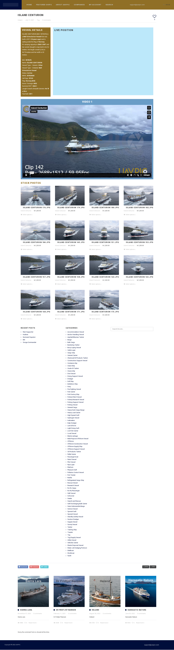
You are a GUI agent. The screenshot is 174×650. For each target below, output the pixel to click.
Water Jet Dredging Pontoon (77, 548)
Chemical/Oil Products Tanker (77, 358)
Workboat (70, 553)
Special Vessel (72, 514)
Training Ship (72, 530)
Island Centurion (26, 211)
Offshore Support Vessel (76, 449)
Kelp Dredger (71, 423)
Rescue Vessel (72, 483)
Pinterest (35, 567)
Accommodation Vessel (75, 332)
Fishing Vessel (72, 405)
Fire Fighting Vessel (74, 389)
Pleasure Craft (72, 470)
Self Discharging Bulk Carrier (77, 504)
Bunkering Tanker (73, 345)
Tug (38, 20)
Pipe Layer (70, 465)
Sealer (69, 498)
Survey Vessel (72, 524)
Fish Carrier (71, 392)
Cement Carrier (72, 355)
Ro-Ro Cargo (71, 488)
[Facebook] (150, 5)
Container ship (72, 363)
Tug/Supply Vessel (74, 537)
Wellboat (70, 550)
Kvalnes (25, 334)
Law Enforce (71, 425)
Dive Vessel (71, 373)
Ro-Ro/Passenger (73, 491)
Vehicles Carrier (72, 543)
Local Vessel (71, 433)
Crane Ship (71, 366)
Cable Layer (71, 350)
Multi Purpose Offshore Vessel (77, 438)
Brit (24, 340)
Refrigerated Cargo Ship (75, 480)
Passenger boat (72, 457)
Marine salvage (72, 436)
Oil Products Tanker (74, 451)
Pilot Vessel (71, 462)
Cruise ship (71, 371)
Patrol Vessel (71, 459)
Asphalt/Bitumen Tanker (75, 337)
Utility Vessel (71, 540)
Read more (32, 623)
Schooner (70, 496)
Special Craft (71, 511)
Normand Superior (29, 337)
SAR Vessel (71, 493)
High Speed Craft (73, 415)
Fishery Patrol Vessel (74, 397)
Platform (70, 467)
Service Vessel (72, 509)
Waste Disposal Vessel (75, 545)
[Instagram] (154, 5)
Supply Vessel (72, 522)
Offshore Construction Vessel (77, 444)
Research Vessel (73, 485)
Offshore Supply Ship (74, 446)
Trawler (70, 532)
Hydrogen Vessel (73, 418)
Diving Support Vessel (75, 376)
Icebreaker (71, 420)
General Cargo (72, 407)
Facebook (23, 567)
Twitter (45, 567)
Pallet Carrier (71, 454)
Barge (69, 340)
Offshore (70, 441)
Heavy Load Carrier (73, 412)
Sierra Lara (26, 610)
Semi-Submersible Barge (76, 506)
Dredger (70, 379)
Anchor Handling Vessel (75, 334)
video (153, 566)
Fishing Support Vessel (75, 402)
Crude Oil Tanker (73, 368)
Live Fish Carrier (72, 431)
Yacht (69, 556)
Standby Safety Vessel (75, 517)
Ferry (69, 386)
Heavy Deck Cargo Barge (75, 410)
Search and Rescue (74, 501)
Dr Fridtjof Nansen (66, 610)
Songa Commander (29, 342)
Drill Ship (70, 381)
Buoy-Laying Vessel (74, 347)
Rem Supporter (28, 332)
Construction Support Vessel (77, 360)
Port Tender (71, 475)
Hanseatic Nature (137, 610)
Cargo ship (71, 353)
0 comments (46, 20)
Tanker (69, 527)
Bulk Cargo (71, 342)
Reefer (69, 478)
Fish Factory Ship (73, 394)
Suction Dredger (73, 519)
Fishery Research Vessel (75, 399)
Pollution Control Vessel (75, 472)
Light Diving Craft (73, 428)
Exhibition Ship (72, 384)
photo (146, 566)
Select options (27, 214)
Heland (95, 610)
